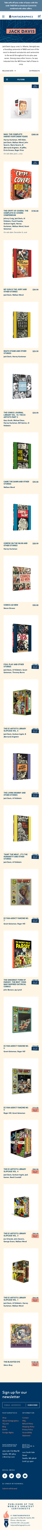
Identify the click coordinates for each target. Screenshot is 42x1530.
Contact (25, 1418)
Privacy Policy (27, 1429)
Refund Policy (27, 1423)
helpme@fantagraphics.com (20, 1525)
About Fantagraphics (10, 1421)
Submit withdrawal (9, 1488)
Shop (4, 1418)
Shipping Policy (28, 1426)
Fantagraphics (21, 1515)
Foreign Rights (8, 1432)
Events (4, 1429)
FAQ (24, 1421)
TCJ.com (5, 1423)
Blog (4, 1426)
